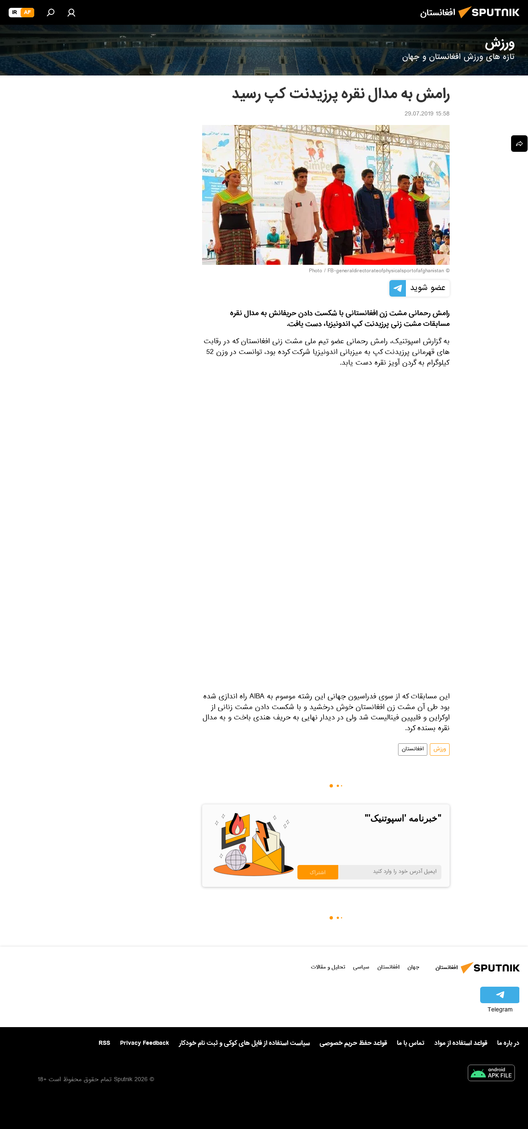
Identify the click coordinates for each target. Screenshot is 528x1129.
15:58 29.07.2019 (427, 114)
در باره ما (508, 1043)
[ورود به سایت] (71, 12)
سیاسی (361, 967)
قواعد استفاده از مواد (460, 1043)
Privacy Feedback (144, 1043)
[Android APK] (491, 1074)
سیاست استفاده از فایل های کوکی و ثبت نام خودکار (244, 1043)
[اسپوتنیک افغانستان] (491, 20)
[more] (519, 143)
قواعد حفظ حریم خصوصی (353, 1043)
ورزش (440, 749)
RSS (104, 1043)
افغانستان (413, 749)
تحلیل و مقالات (328, 967)
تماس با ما (410, 1043)
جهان (413, 967)
